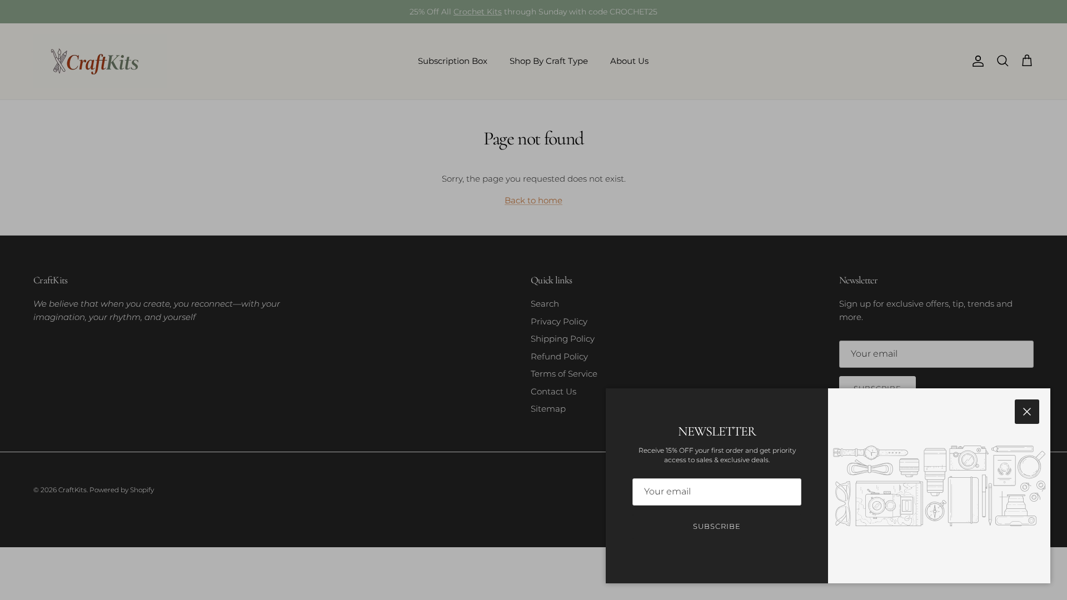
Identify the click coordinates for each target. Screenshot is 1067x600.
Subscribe (717, 526)
